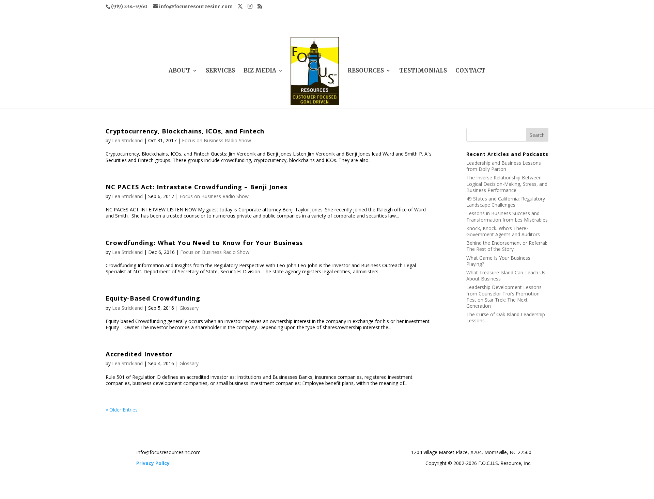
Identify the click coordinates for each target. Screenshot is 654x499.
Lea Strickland (127, 140)
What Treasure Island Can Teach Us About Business (505, 275)
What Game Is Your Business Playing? (498, 261)
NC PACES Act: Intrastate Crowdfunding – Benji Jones (196, 187)
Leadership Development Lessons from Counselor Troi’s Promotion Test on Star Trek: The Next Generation (504, 296)
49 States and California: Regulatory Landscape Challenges (505, 201)
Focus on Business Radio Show (216, 140)
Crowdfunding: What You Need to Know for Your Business (204, 243)
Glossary (189, 308)
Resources (365, 71)
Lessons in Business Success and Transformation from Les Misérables (507, 216)
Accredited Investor (139, 354)
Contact (470, 71)
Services (220, 71)
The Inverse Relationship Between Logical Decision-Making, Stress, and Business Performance (506, 183)
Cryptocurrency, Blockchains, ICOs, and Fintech (185, 131)
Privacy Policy (153, 463)
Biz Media (260, 71)
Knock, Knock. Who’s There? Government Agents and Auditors (503, 231)
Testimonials (423, 71)
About (179, 71)
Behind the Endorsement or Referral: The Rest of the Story (506, 246)
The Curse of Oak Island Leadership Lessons (505, 317)
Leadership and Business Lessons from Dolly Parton (503, 166)
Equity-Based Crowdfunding (153, 298)
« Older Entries (122, 409)
